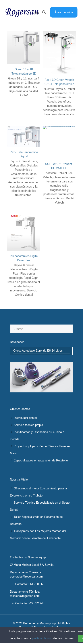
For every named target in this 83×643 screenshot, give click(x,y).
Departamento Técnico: (25, 591)
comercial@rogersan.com (26, 576)
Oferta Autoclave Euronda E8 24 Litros (38, 350)
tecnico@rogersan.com (25, 595)
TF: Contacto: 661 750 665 (27, 584)
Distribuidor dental (25, 417)
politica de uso (42, 638)
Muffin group (48, 623)
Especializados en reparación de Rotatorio (41, 460)
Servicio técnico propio (28, 425)
